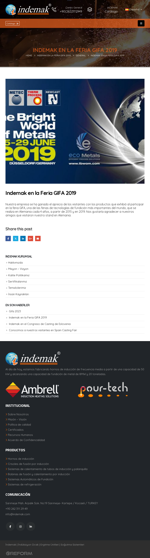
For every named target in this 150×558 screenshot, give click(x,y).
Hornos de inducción (21, 458)
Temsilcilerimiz (17, 287)
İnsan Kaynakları (18, 294)
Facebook (8, 238)
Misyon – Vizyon (18, 269)
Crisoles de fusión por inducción (28, 464)
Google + (30, 238)
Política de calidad (19, 424)
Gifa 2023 (15, 311)
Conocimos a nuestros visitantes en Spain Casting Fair (43, 330)
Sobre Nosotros (18, 414)
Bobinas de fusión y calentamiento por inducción (39, 474)
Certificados (16, 429)
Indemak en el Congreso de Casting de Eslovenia (40, 324)
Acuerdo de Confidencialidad (26, 440)
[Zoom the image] (38, 384)
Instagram (20, 526)
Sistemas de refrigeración (24, 484)
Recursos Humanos (20, 435)
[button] (141, 23)
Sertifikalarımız (17, 281)
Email (37, 238)
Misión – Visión (17, 419)
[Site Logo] (28, 9)
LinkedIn (23, 238)
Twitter (15, 238)
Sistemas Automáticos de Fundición (30, 479)
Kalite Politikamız (18, 275)
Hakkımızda (15, 262)
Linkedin (30, 526)
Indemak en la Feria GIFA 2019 (28, 317)
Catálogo (11, 23)
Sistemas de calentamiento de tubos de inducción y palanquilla (47, 469)
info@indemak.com (17, 514)
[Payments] (19, 553)
